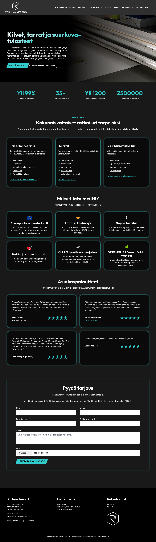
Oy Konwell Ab (91, 320)
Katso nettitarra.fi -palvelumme (20, 520)
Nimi (18, 408)
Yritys (82, 408)
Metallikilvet (18, 163)
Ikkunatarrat (66, 170)
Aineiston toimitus (123, 7)
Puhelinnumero (23, 419)
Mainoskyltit (115, 160)
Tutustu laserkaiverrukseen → (23, 179)
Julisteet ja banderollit (119, 167)
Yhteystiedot (143, 7)
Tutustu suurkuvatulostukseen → (122, 176)
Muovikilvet (18, 160)
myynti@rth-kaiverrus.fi (17, 516)
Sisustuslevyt (115, 170)
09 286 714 (17, 514)
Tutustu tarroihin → (67, 179)
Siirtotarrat (66, 163)
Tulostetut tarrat (68, 160)
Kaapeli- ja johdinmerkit (23, 167)
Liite (18, 448)
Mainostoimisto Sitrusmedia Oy (97, 536)
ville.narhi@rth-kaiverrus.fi (68, 507)
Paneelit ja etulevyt (21, 174)
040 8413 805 (67, 509)
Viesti (19, 430)
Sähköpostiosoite (88, 419)
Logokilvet (17, 170)
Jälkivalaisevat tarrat (70, 174)
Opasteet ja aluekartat (120, 163)
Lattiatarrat (66, 167)
